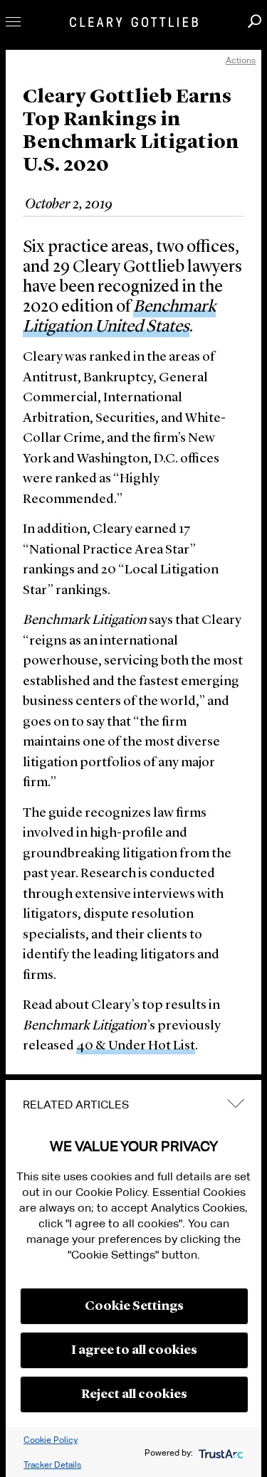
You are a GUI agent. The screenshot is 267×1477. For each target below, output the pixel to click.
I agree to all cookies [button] (134, 1350)
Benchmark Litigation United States (119, 317)
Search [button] (254, 21)
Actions (241, 60)
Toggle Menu (13, 21)
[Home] (134, 22)
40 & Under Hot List (135, 1046)
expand (235, 1103)
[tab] (133, 1105)
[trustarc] (219, 1452)
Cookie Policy (50, 1439)
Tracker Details (52, 1464)
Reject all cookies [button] (134, 1394)
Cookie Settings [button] (134, 1306)
